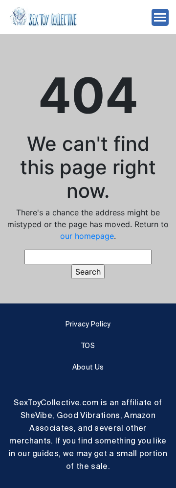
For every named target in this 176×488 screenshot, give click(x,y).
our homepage (87, 236)
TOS (88, 345)
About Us (88, 367)
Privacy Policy (88, 324)
